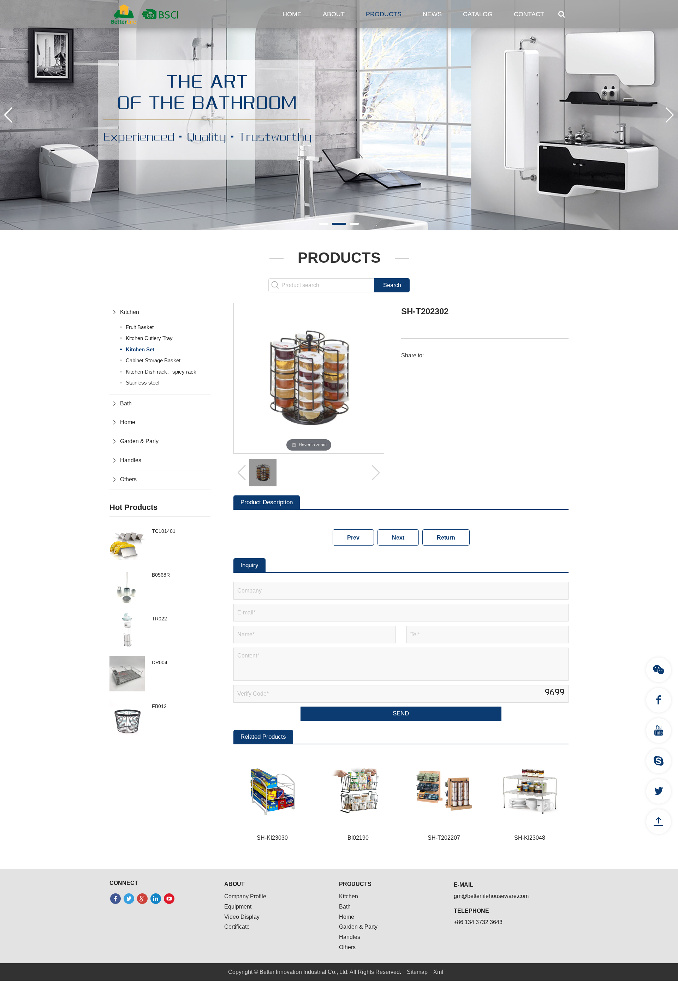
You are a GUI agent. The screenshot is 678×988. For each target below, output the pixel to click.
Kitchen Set (140, 349)
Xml (438, 972)
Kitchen (129, 312)
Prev (353, 538)
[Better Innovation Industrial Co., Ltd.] (144, 14)
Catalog (478, 14)
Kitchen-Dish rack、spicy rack (161, 372)
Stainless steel (142, 383)
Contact (529, 14)
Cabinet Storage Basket (153, 360)
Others (128, 479)
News (432, 14)
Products (384, 14)
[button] (323, 224)
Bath (126, 403)
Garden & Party (139, 441)
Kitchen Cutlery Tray (149, 338)
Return (446, 538)
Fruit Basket (140, 327)
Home (292, 14)
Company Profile (245, 896)
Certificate (237, 927)
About (334, 14)
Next (398, 538)
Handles (130, 460)
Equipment (237, 907)
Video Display (242, 917)
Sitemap (417, 972)
